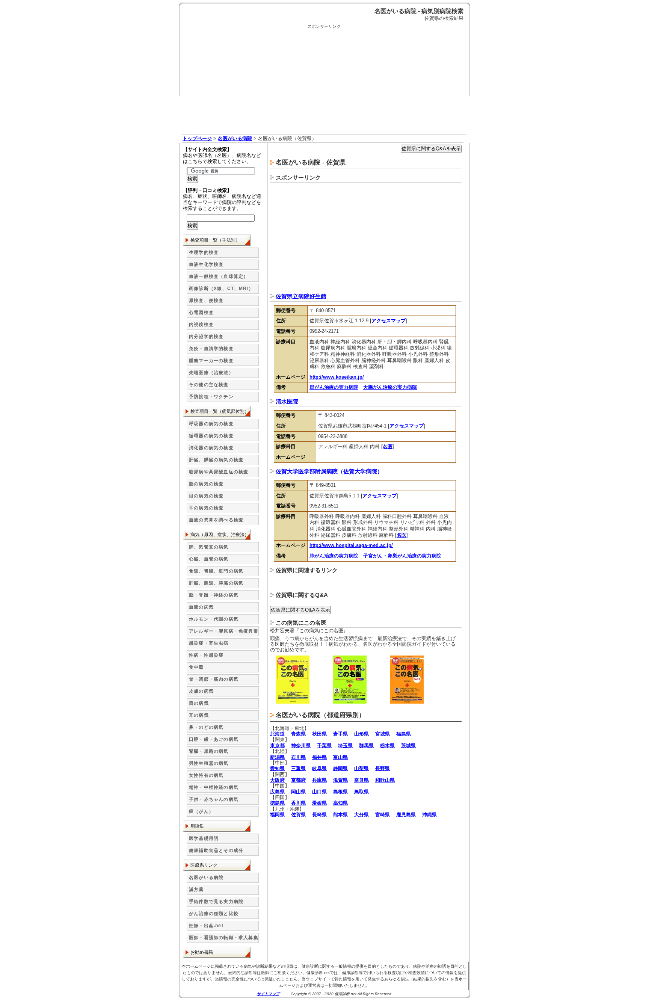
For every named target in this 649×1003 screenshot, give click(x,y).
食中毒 (196, 667)
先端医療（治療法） (211, 372)
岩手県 (340, 734)
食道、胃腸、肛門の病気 (216, 571)
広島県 (277, 792)
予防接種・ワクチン (211, 396)
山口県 (319, 792)
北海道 (277, 734)
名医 (387, 446)
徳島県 (277, 803)
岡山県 (298, 792)
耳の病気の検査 (206, 508)
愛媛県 (319, 803)
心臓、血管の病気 (209, 559)
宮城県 (382, 734)
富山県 (340, 757)
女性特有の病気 (206, 775)
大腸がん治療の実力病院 (390, 387)
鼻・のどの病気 (206, 727)
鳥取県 (361, 792)
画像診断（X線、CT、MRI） (221, 288)
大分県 (361, 814)
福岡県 (277, 814)
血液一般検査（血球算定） (218, 276)
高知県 (340, 803)
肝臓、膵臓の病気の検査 (216, 459)
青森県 (298, 734)
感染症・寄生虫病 (209, 643)
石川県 (298, 757)
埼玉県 (345, 745)
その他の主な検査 (209, 384)
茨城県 (408, 745)
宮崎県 (382, 814)
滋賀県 (340, 780)
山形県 (361, 734)
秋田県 (319, 734)
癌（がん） (201, 811)
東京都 (277, 745)
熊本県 (340, 814)
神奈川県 (301, 745)
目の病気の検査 (206, 495)
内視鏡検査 (201, 324)
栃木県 (387, 745)
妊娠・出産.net (206, 925)
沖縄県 (429, 814)
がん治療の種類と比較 (213, 913)
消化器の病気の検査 (211, 447)
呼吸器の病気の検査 (211, 423)
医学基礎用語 (204, 838)
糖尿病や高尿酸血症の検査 (218, 471)
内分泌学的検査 (206, 336)
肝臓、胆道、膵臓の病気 (216, 583)
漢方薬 (196, 889)
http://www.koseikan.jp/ (336, 377)
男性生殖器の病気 (209, 763)
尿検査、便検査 (206, 300)
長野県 (382, 768)
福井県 (319, 757)
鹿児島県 (406, 814)
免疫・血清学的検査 (211, 348)
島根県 (340, 792)
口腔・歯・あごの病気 (213, 739)
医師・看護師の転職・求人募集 (223, 937)
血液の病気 (201, 607)
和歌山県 (385, 780)
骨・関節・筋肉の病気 (213, 679)
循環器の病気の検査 (211, 435)
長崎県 (319, 814)
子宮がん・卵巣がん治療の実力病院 (402, 556)
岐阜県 (319, 768)
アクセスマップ (388, 320)
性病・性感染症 (206, 655)
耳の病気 (199, 715)
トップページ (197, 138)
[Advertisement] (324, 81)
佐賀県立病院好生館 (301, 296)
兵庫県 (319, 780)
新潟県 (277, 757)
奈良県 (361, 780)
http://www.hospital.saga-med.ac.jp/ (351, 545)
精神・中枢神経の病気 (213, 787)
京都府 (298, 780)
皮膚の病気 (201, 691)
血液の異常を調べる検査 (216, 520)
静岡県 (340, 768)
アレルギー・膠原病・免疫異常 (223, 631)
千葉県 (324, 745)
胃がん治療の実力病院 (333, 387)
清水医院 (287, 401)
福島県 (403, 734)
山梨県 (361, 768)
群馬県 (366, 745)
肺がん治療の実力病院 (333, 556)
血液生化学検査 (206, 264)
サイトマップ (268, 994)
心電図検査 (201, 312)
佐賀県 (298, 814)
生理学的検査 (204, 252)
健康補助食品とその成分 (216, 850)
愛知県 (277, 768)
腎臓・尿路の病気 (209, 751)
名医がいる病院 (235, 138)
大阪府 (277, 780)
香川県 (298, 803)
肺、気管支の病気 (209, 547)
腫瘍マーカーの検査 (211, 360)
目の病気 (199, 703)
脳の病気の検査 (206, 483)
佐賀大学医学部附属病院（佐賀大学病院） (329, 471)
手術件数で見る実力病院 (216, 901)
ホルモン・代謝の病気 (213, 619)
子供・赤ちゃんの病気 (213, 799)
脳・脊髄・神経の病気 (213, 595)
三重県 (298, 768)
